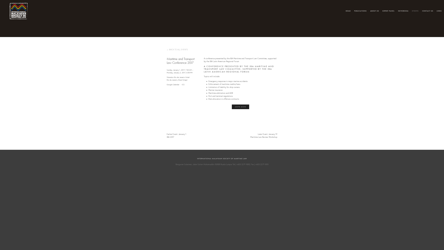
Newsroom (403, 11)
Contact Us (427, 11)
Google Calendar (173, 85)
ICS (183, 85)
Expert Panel (388, 11)
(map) (185, 80)
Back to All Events (178, 49)
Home (348, 11)
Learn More (240, 107)
